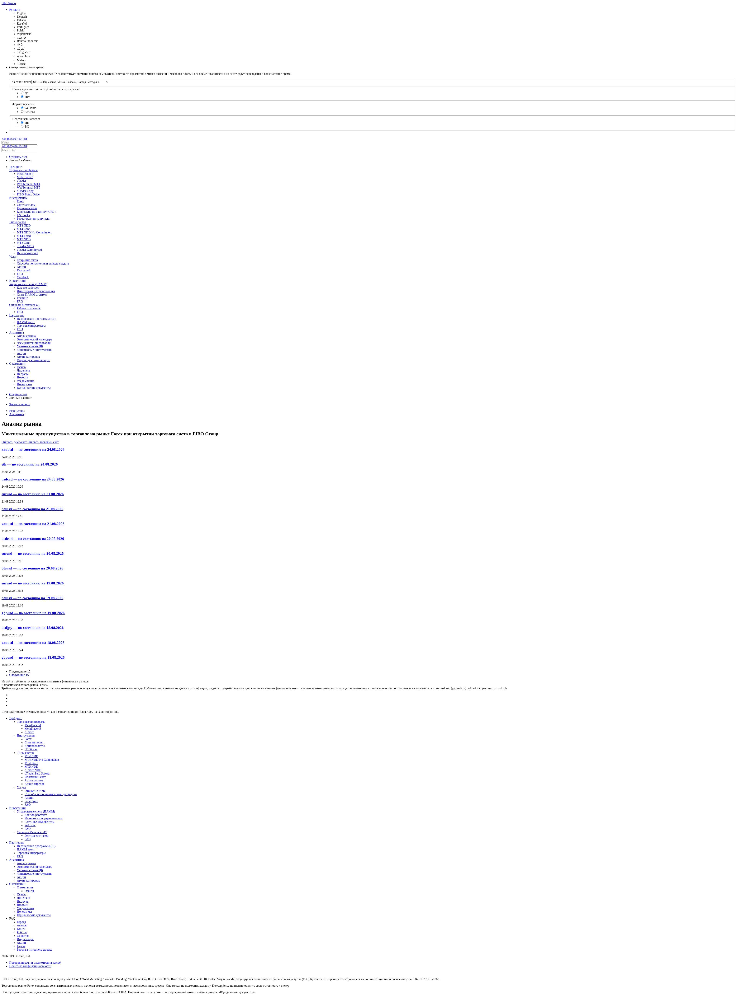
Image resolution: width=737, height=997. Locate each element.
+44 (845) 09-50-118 (14, 138)
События (23, 935)
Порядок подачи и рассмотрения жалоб (35, 962)
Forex (20, 201)
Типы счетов (17, 222)
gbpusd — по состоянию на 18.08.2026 (33, 657)
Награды (22, 374)
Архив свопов (34, 780)
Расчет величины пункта (33, 218)
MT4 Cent (23, 229)
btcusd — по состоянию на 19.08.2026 (32, 598)
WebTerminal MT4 (28, 184)
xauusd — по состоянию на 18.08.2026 (33, 643)
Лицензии (23, 370)
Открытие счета (27, 260)
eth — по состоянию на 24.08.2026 (30, 464)
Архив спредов (35, 783)
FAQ (20, 273)
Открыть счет (18, 156)
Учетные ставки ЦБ (30, 346)
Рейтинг (22, 298)
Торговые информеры (31, 325)
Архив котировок (28, 356)
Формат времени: (23, 104)
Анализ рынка (26, 336)
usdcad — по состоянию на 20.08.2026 (33, 539)
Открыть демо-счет (14, 442)
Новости (22, 377)
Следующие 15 (19, 674)
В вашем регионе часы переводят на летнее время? (45, 89)
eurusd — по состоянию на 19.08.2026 (33, 583)
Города (21, 922)
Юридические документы (34, 387)
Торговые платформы (23, 170)
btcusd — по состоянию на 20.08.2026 (32, 568)
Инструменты (18, 197)
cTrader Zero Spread (29, 249)
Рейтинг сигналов (29, 308)
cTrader (21, 180)
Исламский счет (27, 253)
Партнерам (16, 315)
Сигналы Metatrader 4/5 (24, 305)
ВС (27, 126)
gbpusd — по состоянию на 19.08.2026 (33, 613)
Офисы (21, 367)
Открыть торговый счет (43, 442)
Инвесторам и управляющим (36, 291)
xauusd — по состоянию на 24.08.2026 (33, 449)
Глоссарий (24, 270)
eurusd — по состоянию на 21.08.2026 (33, 494)
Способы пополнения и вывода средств (43, 263)
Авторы (22, 925)
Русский (14, 9)
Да (26, 93)
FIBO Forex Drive (28, 194)
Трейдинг (15, 166)
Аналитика (16, 332)
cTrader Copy (25, 191)
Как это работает (28, 287)
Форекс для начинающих (33, 360)
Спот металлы (26, 204)
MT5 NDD (24, 239)
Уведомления (25, 380)
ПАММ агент (26, 322)
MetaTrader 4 (25, 173)
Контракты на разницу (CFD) (36, 211)
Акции (21, 267)
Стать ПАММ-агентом (32, 294)
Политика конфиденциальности (30, 966)
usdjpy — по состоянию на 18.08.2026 (33, 628)
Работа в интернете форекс (34, 949)
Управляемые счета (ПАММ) (28, 284)
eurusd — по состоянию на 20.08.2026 (33, 553)
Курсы (21, 946)
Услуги (13, 256)
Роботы (22, 932)
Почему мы (24, 384)
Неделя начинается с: (26, 118)
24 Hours (30, 108)
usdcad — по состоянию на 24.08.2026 (33, 479)
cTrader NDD (25, 246)
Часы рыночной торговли (34, 342)
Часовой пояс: (21, 81)
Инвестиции (17, 280)
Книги (21, 928)
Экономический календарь (34, 339)
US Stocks (23, 215)
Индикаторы (25, 939)
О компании (17, 363)
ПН (27, 122)
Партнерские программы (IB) (36, 318)
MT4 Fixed (24, 235)
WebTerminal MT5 (28, 187)
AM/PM (30, 111)
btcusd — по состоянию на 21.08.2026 (32, 509)
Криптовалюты (27, 208)
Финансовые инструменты (34, 349)
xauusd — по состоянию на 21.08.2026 (33, 524)
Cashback (23, 277)
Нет (27, 96)
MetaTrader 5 (25, 177)
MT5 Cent (23, 242)
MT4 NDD (24, 225)
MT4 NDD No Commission (34, 232)
